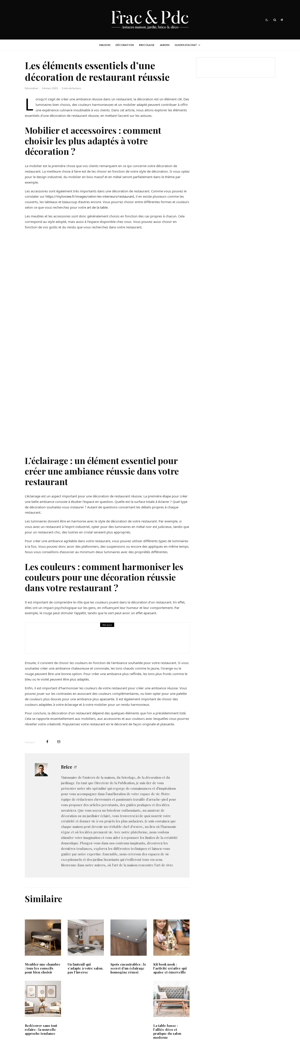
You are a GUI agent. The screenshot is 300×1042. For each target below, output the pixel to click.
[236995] (128, 937)
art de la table (97, 207)
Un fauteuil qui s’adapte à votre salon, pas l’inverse (85, 968)
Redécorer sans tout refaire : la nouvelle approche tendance (41, 1029)
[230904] (171, 937)
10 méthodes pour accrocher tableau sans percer (108, 641)
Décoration (125, 45)
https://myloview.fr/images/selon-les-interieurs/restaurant (89, 196)
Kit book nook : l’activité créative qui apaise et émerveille (170, 968)
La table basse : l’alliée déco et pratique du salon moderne (167, 1031)
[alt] (43, 999)
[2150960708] (43, 937)
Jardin (164, 45)
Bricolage (146, 45)
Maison (104, 45)
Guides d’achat (186, 45)
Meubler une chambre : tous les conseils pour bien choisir (42, 968)
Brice (66, 767)
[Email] (58, 741)
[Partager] (47, 741)
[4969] (171, 999)
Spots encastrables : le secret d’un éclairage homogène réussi (128, 968)
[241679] (86, 937)
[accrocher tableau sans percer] (40, 638)
